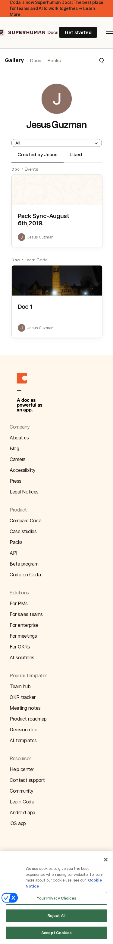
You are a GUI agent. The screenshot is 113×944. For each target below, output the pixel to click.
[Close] (105, 859)
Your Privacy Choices (56, 898)
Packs (54, 60)
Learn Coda (36, 259)
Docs (35, 60)
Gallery (14, 60)
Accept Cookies (56, 932)
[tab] (37, 157)
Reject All (56, 915)
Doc (15, 169)
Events (31, 169)
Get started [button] (78, 32)
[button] (83, 61)
